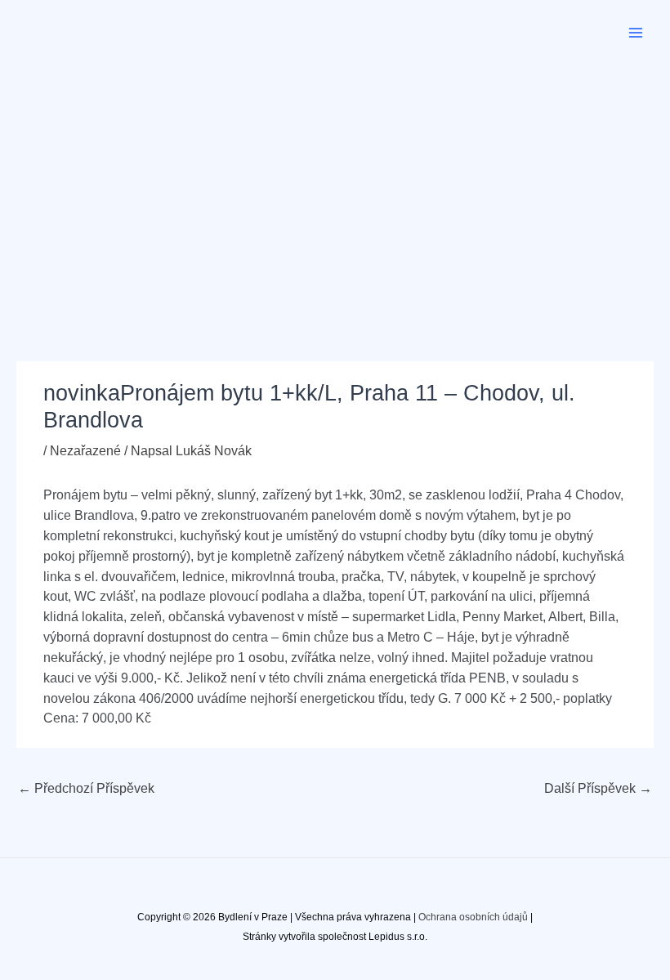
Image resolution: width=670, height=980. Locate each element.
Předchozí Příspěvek (86, 788)
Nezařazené (85, 451)
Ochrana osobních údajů (473, 917)
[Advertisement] (335, 188)
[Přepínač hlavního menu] (636, 32)
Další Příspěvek (598, 788)
